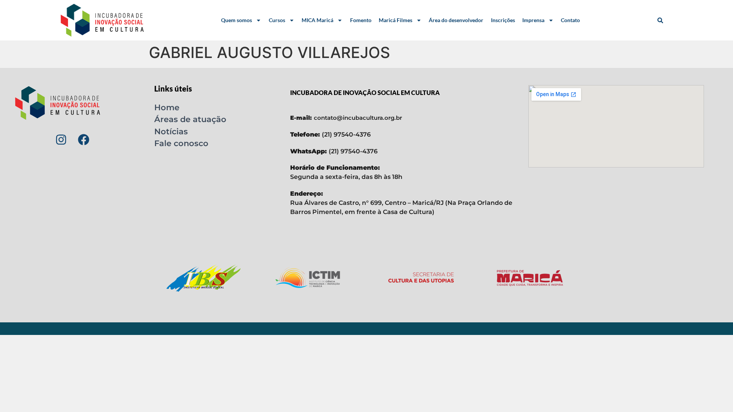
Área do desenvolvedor (456, 20)
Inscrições (503, 20)
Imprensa (533, 20)
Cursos (277, 20)
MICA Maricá (317, 20)
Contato (570, 20)
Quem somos (236, 20)
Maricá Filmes (395, 20)
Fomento (360, 20)
